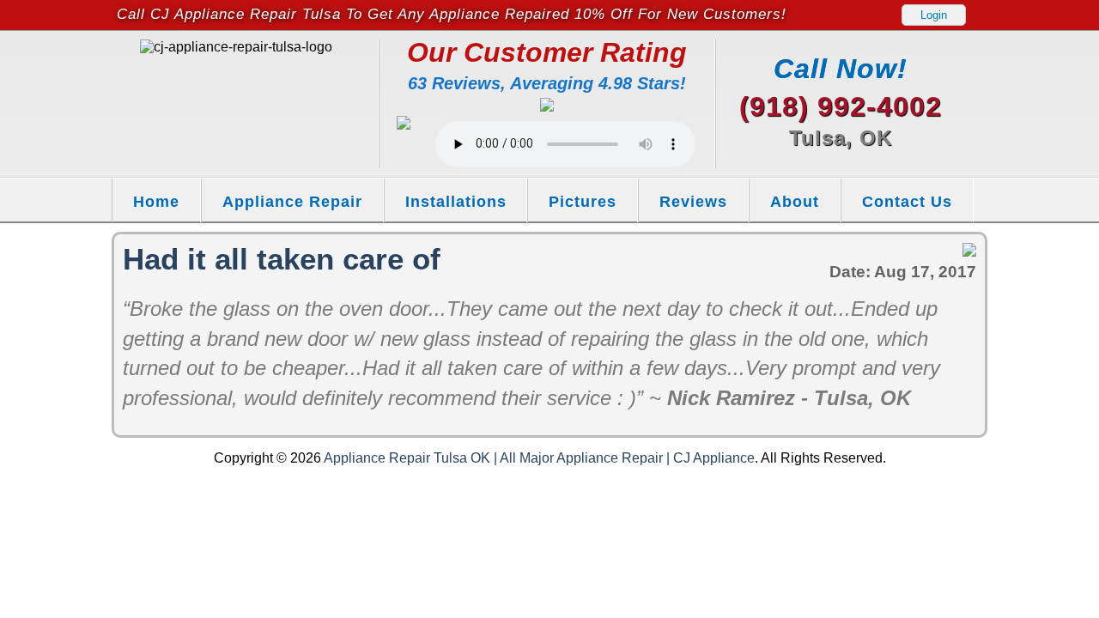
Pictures (582, 201)
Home (156, 201)
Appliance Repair (292, 201)
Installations (456, 201)
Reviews (693, 201)
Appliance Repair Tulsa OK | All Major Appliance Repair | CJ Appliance (539, 458)
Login (933, 15)
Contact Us (907, 201)
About (794, 201)
